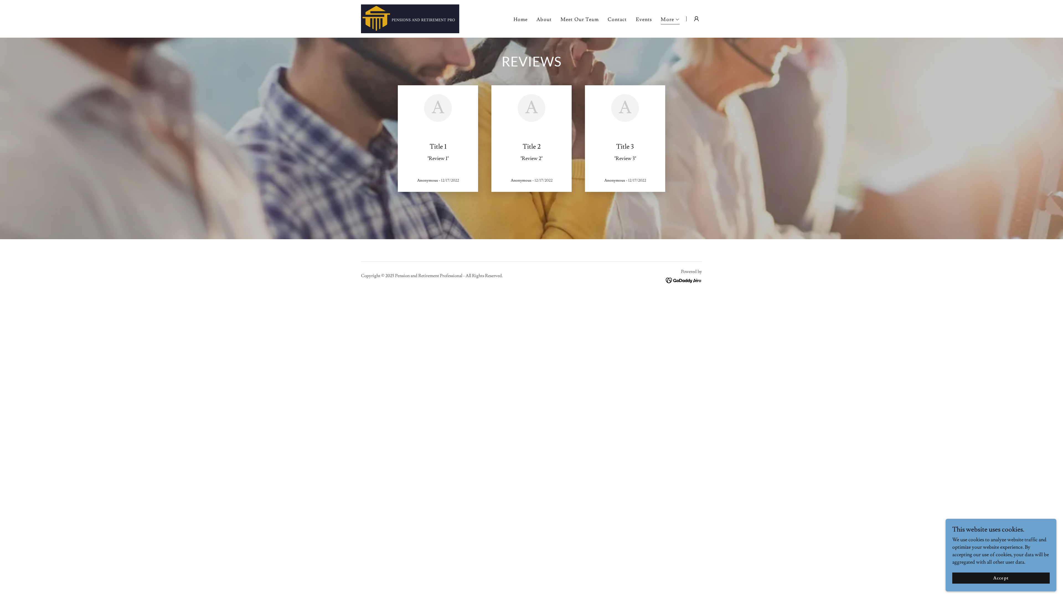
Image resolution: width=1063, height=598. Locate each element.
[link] (410, 17)
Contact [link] (617, 19)
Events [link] (644, 19)
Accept (1000, 578)
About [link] (544, 19)
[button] (670, 20)
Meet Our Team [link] (580, 19)
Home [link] (521, 19)
